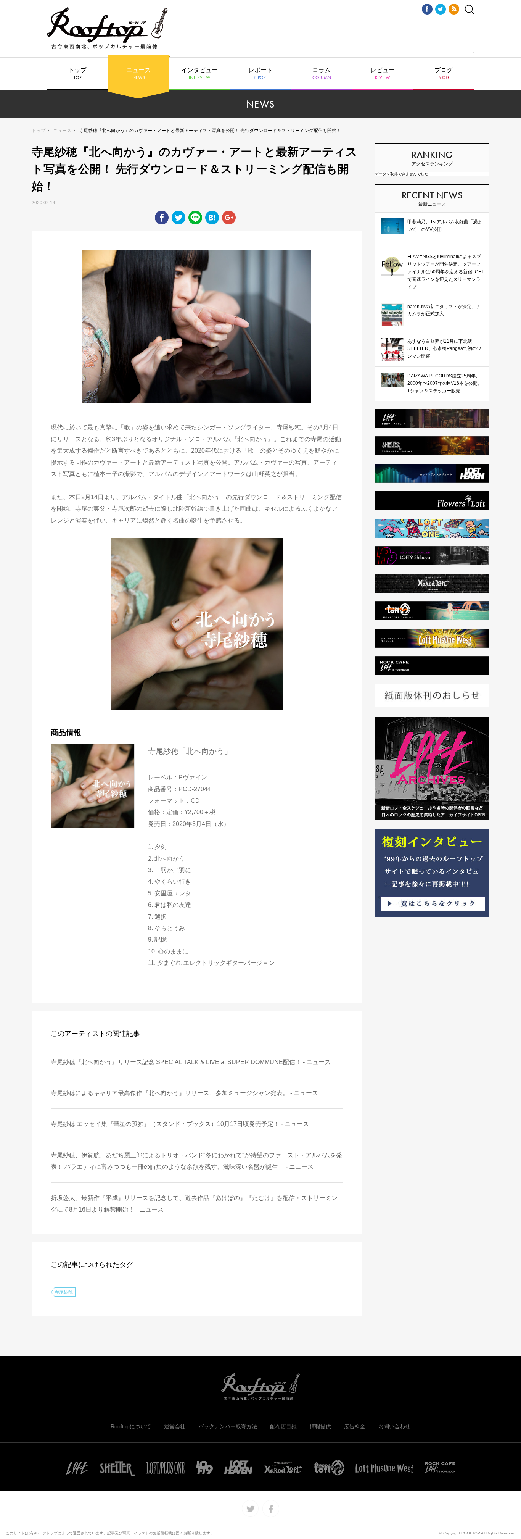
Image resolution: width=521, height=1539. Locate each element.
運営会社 (174, 1426)
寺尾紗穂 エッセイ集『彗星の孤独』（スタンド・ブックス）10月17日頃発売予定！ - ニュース (180, 1124)
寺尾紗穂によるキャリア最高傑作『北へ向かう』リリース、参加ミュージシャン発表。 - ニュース (184, 1093)
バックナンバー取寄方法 (227, 1426)
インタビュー (199, 74)
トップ (77, 74)
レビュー (382, 74)
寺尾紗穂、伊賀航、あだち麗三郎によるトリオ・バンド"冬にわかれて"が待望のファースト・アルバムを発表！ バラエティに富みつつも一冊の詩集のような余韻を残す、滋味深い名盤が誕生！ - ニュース (196, 1161)
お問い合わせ (394, 1426)
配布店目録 (283, 1426)
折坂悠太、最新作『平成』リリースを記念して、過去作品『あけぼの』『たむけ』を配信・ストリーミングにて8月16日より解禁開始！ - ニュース (194, 1204)
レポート (260, 74)
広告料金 (354, 1426)
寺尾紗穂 (64, 1292)
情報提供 (320, 1426)
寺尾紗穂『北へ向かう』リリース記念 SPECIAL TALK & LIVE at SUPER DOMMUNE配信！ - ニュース (191, 1062)
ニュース (138, 74)
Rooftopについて (131, 1426)
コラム (321, 74)
